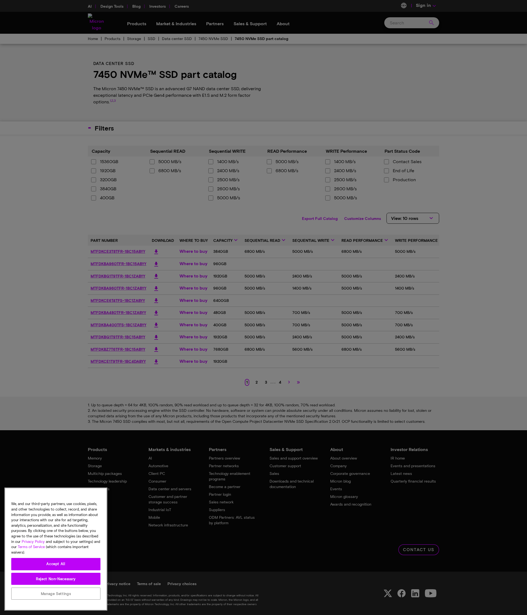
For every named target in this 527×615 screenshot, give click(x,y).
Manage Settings (56, 593)
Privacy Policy (33, 541)
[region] (55, 549)
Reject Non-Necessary (56, 579)
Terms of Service (31, 547)
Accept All (55, 564)
